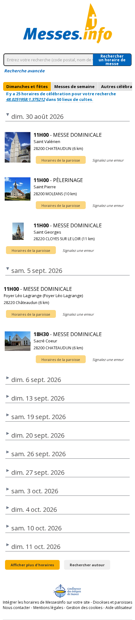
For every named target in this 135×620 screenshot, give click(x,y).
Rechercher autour (87, 564)
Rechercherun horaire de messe (112, 60)
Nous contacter (16, 607)
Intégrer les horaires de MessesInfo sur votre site (46, 602)
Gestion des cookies (84, 607)
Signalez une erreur (107, 160)
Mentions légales (48, 607)
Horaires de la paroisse (60, 160)
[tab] (27, 86)
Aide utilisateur (118, 607)
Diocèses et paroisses (112, 602)
